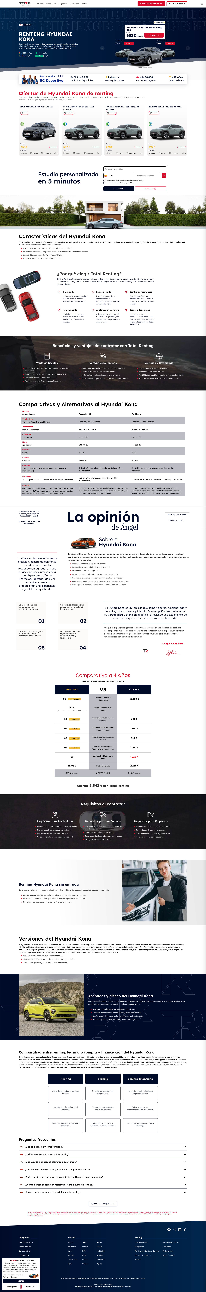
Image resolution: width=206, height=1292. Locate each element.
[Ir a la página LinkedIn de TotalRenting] (179, 1230)
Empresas (63, 4)
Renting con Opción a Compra (147, 1251)
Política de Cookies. (10, 1277)
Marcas (138, 1259)
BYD (84, 1255)
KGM (84, 1251)
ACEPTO (21, 1281)
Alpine (99, 1264)
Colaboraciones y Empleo (83, 1286)
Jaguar (71, 1242)
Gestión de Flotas (26, 1242)
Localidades (24, 1255)
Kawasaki (72, 1247)
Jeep (84, 1242)
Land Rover (72, 1259)
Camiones (167, 1247)
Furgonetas (139, 1247)
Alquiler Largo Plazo (171, 1242)
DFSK (84, 1259)
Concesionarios (141, 1242)
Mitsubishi (101, 1259)
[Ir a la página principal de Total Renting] (21, 25)
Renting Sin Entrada (143, 1255)
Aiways (100, 1255)
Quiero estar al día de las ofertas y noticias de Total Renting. (125, 180)
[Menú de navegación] (201, 4)
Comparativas (25, 1251)
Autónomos (74, 4)
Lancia (85, 1247)
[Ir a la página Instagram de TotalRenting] (174, 1230)
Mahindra (101, 1251)
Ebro (70, 1264)
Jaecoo (71, 1255)
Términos (128, 1286)
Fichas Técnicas (25, 1247)
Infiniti (99, 1247)
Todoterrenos (168, 1251)
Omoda (85, 1264)
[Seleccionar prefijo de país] (106, 175)
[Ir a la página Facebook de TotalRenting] (169, 1230)
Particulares (51, 4)
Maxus (99, 1242)
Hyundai (27, 24)
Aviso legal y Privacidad (102, 1286)
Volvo (70, 1251)
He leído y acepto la (120, 183)
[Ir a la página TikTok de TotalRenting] (185, 1230)
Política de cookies (117, 1286)
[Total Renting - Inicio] (26, 3)
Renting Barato (169, 1255)
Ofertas (40, 4)
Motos (84, 4)
